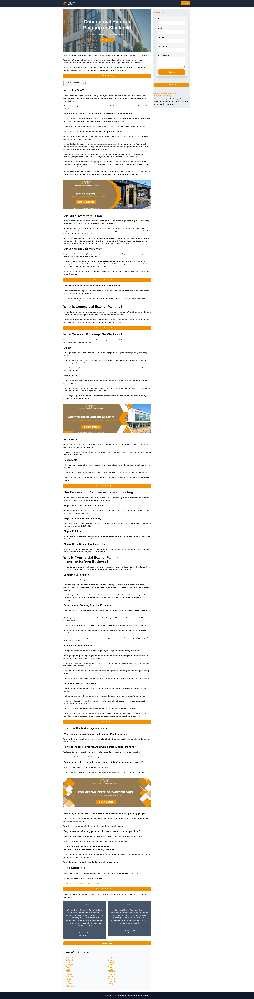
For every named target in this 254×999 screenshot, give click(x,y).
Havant (68, 981)
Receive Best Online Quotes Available (107, 280)
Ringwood (111, 957)
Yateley (110, 984)
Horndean (69, 984)
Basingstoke (112, 972)
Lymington (95, 883)
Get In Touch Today (107, 76)
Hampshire (112, 974)
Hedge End (87, 883)
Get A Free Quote (107, 943)
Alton (110, 967)
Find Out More (107, 722)
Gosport (68, 972)
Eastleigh (69, 974)
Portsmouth (70, 976)
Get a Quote (106, 40)
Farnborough (112, 981)
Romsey (69, 979)
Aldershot (111, 979)
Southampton (68, 883)
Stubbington (78, 883)
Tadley (110, 976)
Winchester (70, 986)
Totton (68, 969)
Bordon (110, 969)
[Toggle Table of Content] (83, 83)
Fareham (103, 883)
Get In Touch (171, 85)
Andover (111, 965)
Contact (186, 3)
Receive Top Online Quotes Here (107, 486)
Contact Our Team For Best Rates (107, 328)
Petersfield (111, 962)
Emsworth (111, 960)
